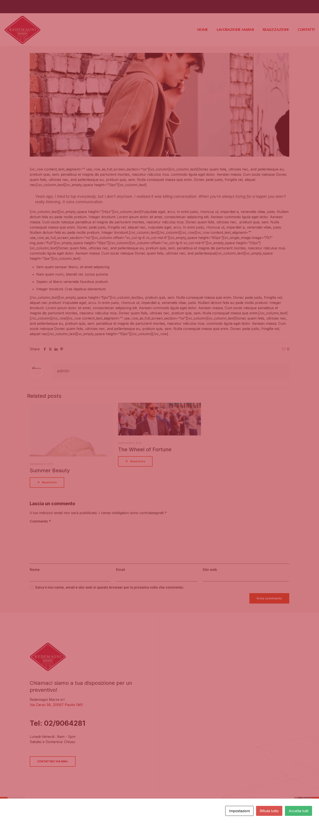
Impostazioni (239, 811)
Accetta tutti (298, 811)
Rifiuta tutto (269, 811)
